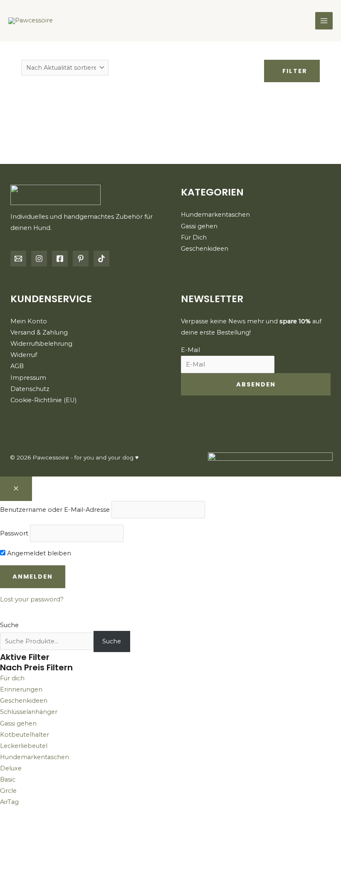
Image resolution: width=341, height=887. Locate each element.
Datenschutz (29, 389)
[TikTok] (101, 258)
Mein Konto (28, 321)
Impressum (28, 377)
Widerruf (23, 355)
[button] (36, 847)
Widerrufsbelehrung (41, 343)
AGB (17, 366)
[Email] (18, 258)
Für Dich (194, 237)
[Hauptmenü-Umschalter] (324, 20)
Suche (9, 625)
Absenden (256, 384)
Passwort (14, 533)
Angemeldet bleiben (38, 553)
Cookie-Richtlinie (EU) (43, 400)
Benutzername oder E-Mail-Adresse (55, 509)
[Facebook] (60, 258)
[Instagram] (39, 258)
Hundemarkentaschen (215, 214)
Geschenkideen (204, 248)
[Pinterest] (81, 258)
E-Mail (190, 350)
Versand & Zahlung (39, 332)
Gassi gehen (199, 226)
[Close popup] (16, 488)
